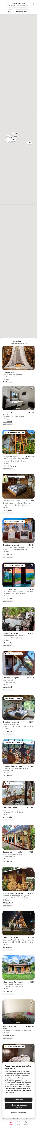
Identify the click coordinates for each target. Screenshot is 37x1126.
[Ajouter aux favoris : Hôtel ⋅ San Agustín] (31, 565)
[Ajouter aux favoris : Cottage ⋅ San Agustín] (31, 432)
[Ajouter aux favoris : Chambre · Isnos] (31, 348)
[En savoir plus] (26, 343)
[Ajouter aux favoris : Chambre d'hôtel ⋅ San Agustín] (31, 742)
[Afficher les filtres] (33, 4)
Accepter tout (18, 1100)
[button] (7, 382)
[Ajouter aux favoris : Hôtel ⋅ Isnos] (31, 388)
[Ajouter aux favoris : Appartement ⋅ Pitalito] (31, 1046)
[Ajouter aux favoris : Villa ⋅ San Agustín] (31, 1002)
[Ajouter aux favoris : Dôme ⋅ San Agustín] (31, 783)
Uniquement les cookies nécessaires (18, 1106)
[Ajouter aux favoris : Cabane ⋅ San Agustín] (31, 609)
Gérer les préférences (18, 1112)
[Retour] (4, 4)
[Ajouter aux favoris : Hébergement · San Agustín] (31, 958)
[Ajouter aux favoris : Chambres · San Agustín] (31, 476)
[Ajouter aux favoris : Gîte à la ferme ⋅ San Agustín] (31, 869)
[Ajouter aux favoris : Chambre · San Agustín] (31, 653)
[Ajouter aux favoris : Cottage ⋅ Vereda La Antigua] (31, 828)
